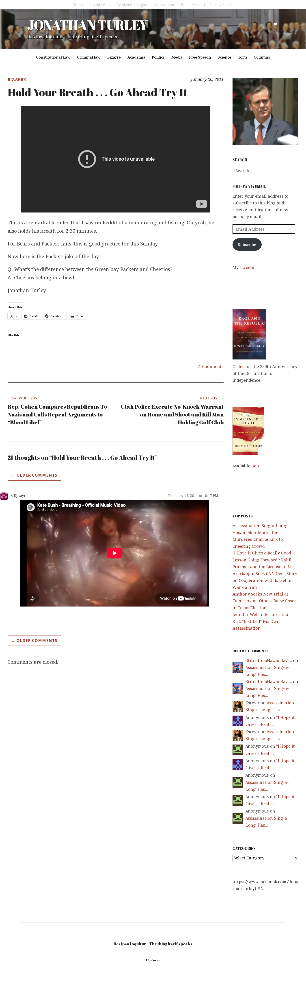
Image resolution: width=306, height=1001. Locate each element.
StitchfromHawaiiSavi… (269, 660)
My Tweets (243, 267)
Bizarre (114, 57)
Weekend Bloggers (132, 4)
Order (238, 366)
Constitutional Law (53, 57)
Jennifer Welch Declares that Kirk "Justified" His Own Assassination (261, 621)
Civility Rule (100, 4)
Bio (183, 4)
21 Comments (210, 366)
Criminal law (89, 57)
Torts (242, 57)
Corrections (165, 4)
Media (177, 57)
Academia (136, 57)
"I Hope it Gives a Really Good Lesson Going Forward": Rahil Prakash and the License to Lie (263, 559)
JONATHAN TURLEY (87, 25)
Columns (262, 57)
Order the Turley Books (212, 4)
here (255, 466)
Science (224, 57)
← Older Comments (34, 475)
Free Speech (200, 57)
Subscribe (247, 244)
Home (79, 4)
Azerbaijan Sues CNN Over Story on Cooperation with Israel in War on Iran (265, 580)
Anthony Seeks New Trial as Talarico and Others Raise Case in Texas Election (263, 600)
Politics (158, 57)
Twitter (275, 24)
